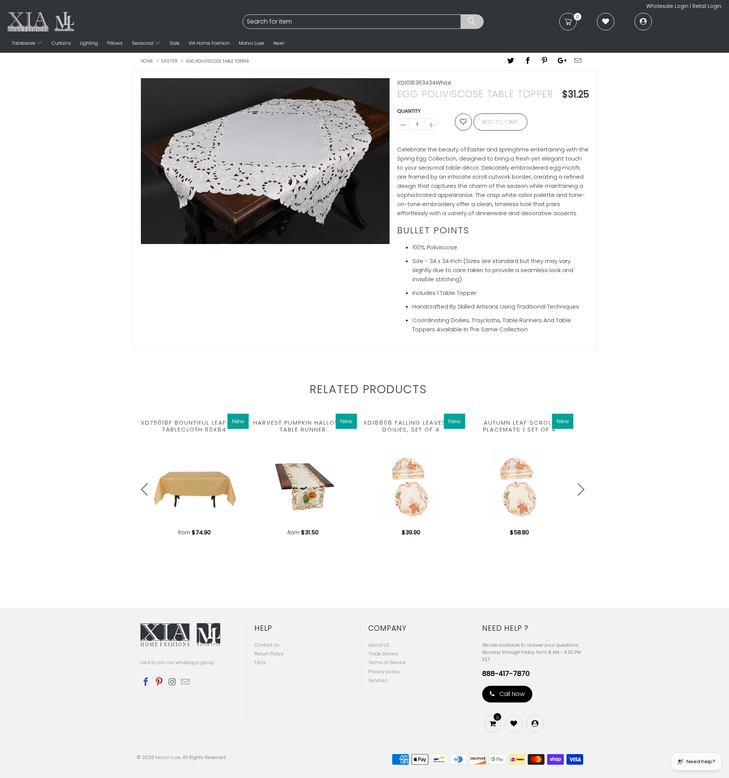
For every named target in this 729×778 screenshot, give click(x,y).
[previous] (146, 490)
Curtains (61, 43)
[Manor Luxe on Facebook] (146, 682)
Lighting (89, 43)
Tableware (23, 43)
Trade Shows (383, 653)
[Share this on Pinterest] (544, 61)
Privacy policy (384, 671)
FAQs (260, 662)
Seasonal (143, 43)
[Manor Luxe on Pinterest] (159, 682)
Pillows (115, 43)
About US (379, 645)
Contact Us (266, 645)
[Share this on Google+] (561, 61)
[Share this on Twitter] (511, 61)
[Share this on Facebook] (527, 61)
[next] (579, 490)
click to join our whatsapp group (177, 662)
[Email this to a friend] (578, 61)
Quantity (409, 111)
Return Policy (269, 653)
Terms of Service (387, 662)
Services (377, 680)
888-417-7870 (506, 673)
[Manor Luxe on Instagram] (172, 682)
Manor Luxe (251, 43)
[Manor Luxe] (124, 21)
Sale (175, 43)
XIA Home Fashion (209, 43)
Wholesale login (667, 6)
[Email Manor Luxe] (185, 682)
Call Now (511, 694)
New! (278, 43)
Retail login (707, 6)
